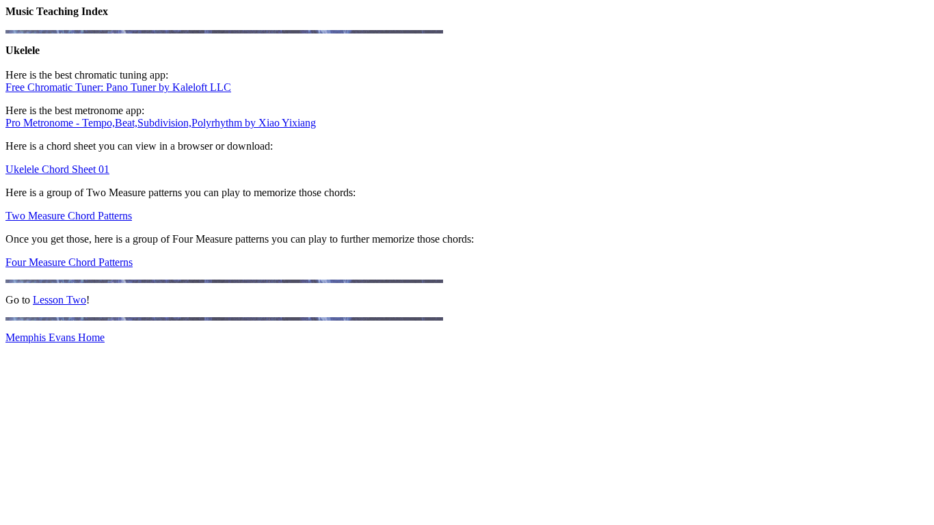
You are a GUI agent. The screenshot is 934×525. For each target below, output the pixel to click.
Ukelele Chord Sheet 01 (57, 169)
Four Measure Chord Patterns (69, 262)
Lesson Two (59, 300)
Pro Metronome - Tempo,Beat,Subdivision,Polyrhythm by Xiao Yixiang (160, 123)
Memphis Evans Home (55, 337)
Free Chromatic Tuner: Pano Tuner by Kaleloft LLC (118, 87)
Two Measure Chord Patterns (68, 215)
